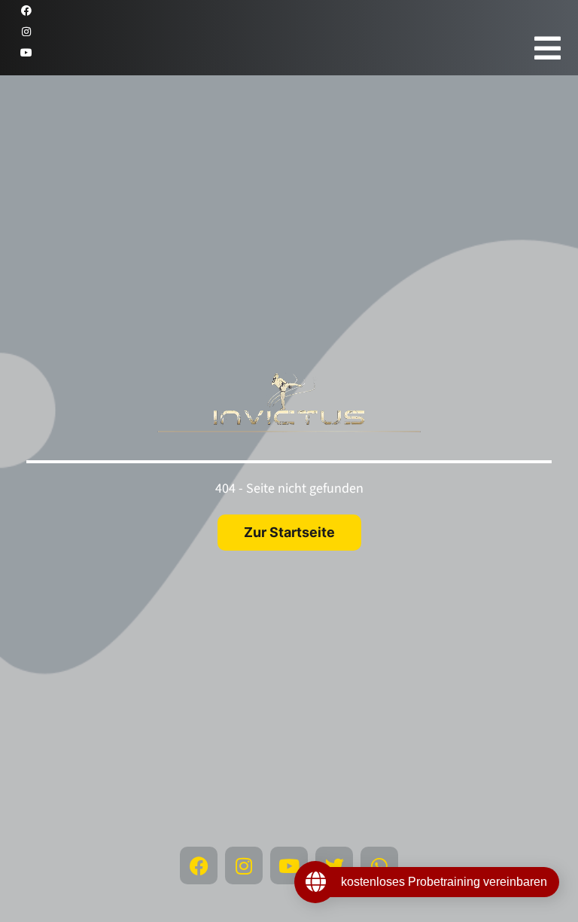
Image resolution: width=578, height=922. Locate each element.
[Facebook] (26, 10)
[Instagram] (26, 31)
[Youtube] (26, 52)
